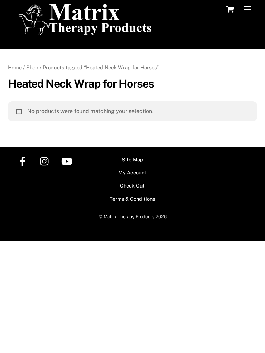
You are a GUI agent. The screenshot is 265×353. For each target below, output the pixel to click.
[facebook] (23, 161)
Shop (32, 67)
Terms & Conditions (132, 199)
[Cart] (230, 9)
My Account (132, 172)
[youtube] (68, 161)
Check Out (132, 186)
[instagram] (46, 161)
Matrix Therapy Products (129, 216)
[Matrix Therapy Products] (87, 32)
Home (15, 67)
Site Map (132, 159)
